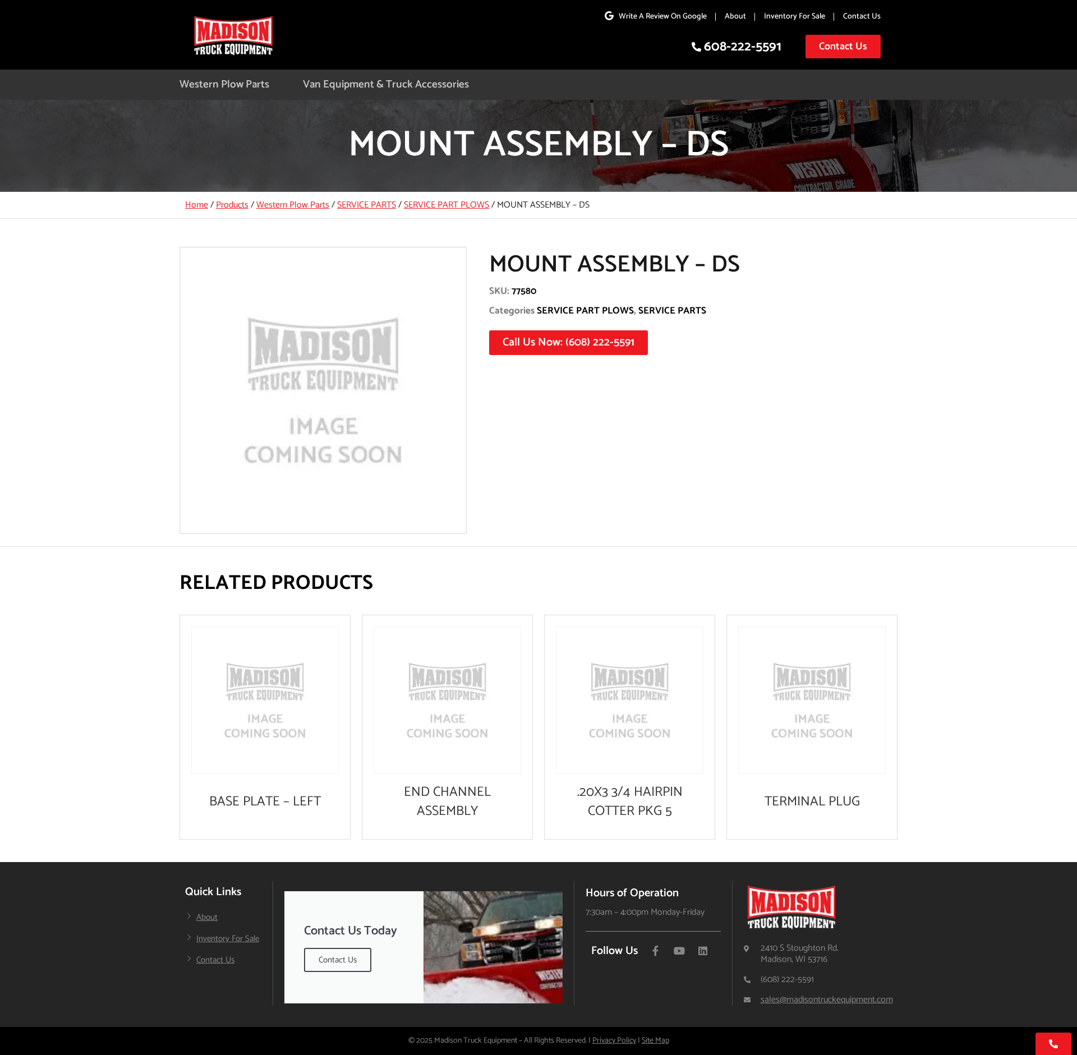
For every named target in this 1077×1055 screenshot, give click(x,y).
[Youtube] (679, 951)
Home (196, 205)
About (735, 16)
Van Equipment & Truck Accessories (386, 84)
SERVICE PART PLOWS (446, 205)
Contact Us (862, 16)
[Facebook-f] (656, 951)
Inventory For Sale (794, 16)
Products (232, 205)
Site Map (655, 1040)
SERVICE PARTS (366, 205)
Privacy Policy (614, 1040)
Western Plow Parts (224, 84)
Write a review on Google (663, 16)
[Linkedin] (703, 951)
